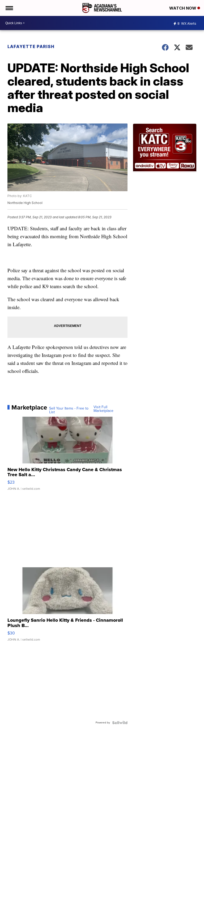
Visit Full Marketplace (103, 409)
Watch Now (183, 8)
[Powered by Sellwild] (120, 723)
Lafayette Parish (30, 46)
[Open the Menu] (9, 8)
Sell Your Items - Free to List (68, 410)
